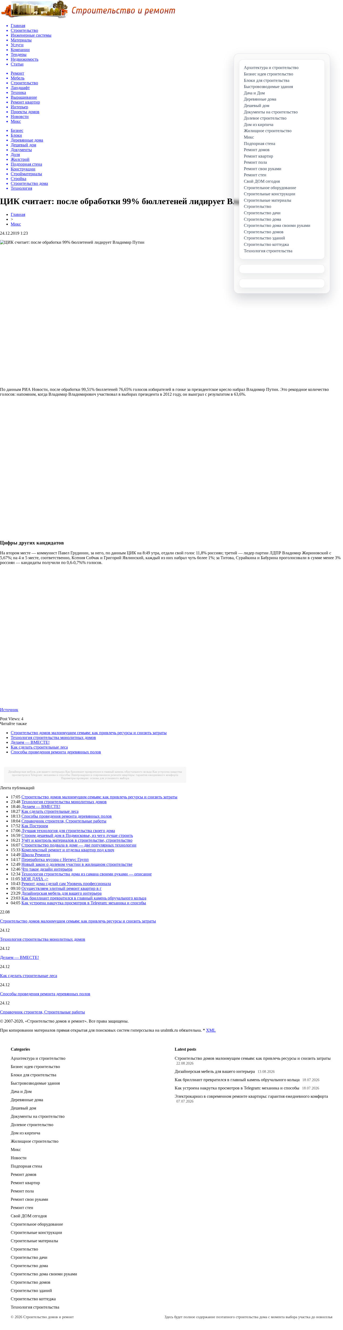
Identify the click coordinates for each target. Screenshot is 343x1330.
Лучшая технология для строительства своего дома (68, 830)
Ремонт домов (23, 1174)
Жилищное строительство (34, 1141)
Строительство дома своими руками (44, 1274)
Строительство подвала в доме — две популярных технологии (78, 845)
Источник (9, 709)
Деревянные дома (27, 1099)
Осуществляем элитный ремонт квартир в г (61, 888)
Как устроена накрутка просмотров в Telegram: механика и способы (83, 903)
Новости (19, 1158)
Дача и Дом (21, 1091)
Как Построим (34, 826)
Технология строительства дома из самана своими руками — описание (86, 874)
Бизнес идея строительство (35, 1066)
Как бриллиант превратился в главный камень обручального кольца (108, 771)
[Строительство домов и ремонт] (87, 17)
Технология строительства (35, 1307)
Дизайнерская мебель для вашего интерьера (36, 771)
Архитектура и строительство (38, 1058)
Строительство (24, 1249)
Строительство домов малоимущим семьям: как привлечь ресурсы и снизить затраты (89, 732)
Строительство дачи (29, 1257)
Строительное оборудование (37, 1224)
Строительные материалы (34, 1240)
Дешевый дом (23, 1108)
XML (211, 1030)
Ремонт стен (22, 1207)
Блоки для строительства (33, 1075)
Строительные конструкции (36, 1232)
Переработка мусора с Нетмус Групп (55, 859)
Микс (16, 224)
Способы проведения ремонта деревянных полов (56, 752)
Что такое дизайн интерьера (46, 869)
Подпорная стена (26, 1166)
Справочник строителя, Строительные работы (63, 821)
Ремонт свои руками (29, 1199)
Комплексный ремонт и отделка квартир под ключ (67, 850)
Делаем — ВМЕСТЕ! (30, 742)
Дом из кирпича (25, 1133)
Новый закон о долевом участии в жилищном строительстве (76, 864)
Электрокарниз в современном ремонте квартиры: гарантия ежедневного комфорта (124, 774)
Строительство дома (29, 1265)
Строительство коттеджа (33, 1299)
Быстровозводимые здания (35, 1083)
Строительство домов (30, 1282)
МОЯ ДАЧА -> (34, 878)
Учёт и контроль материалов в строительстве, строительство (76, 840)
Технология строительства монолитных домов (53, 737)
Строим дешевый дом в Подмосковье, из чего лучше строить (77, 835)
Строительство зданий (31, 1290)
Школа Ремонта (35, 854)
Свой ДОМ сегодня (29, 1216)
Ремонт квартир (25, 1182)
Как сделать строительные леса (39, 747)
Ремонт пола (22, 1191)
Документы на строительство (38, 1116)
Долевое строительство (32, 1124)
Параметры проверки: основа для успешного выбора (95, 778)
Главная (18, 214)
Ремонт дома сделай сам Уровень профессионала (66, 883)
